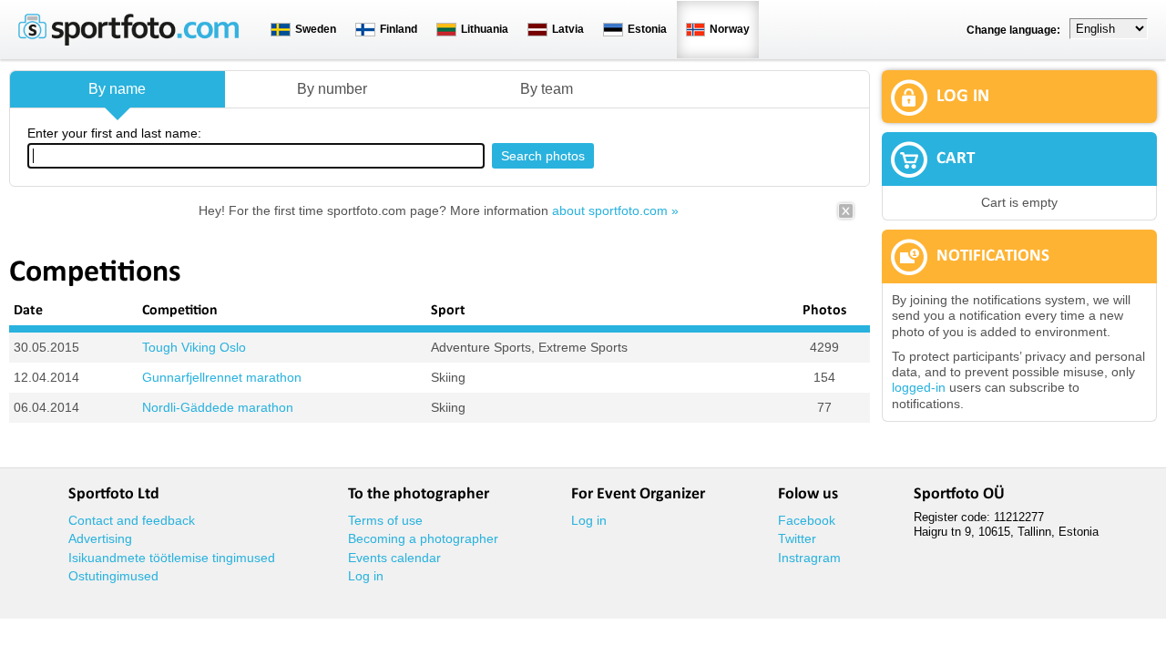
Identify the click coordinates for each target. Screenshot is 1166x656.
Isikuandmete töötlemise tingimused (171, 557)
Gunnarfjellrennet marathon (222, 377)
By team (546, 89)
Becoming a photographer (423, 538)
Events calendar (394, 557)
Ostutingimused (113, 576)
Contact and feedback (131, 520)
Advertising (100, 538)
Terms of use (385, 520)
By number (332, 89)
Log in (366, 576)
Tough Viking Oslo (194, 347)
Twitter (797, 538)
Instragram (809, 557)
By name (117, 89)
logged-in (919, 387)
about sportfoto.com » (615, 210)
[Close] (845, 217)
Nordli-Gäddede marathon (217, 407)
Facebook (806, 520)
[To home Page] (128, 41)
